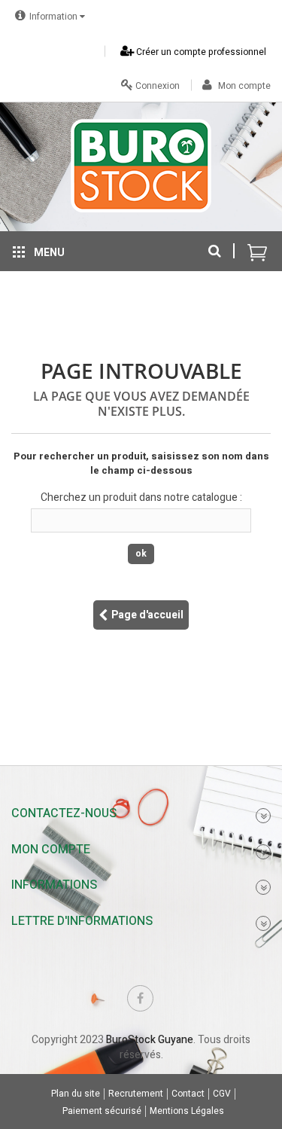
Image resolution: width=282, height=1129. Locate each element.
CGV (222, 1094)
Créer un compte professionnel (200, 52)
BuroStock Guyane (149, 1040)
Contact (188, 1094)
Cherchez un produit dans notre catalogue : (141, 498)
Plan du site (75, 1094)
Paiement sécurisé (101, 1111)
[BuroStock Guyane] (141, 165)
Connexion (156, 86)
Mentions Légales (187, 1111)
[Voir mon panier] (258, 244)
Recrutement (135, 1094)
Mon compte (243, 86)
